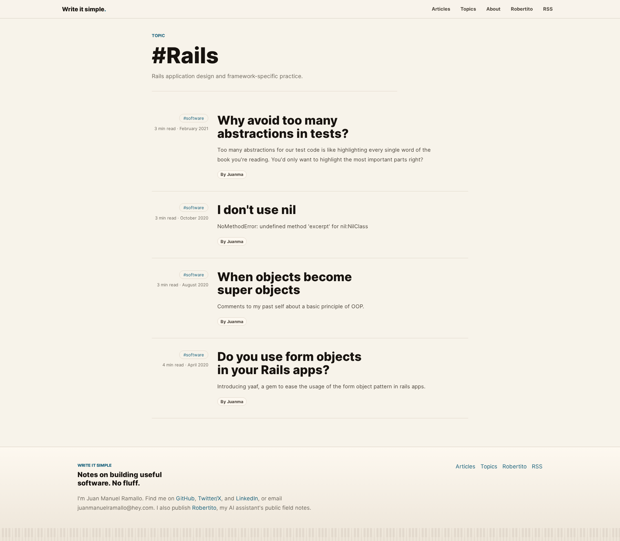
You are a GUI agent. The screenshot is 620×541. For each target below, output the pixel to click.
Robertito (522, 9)
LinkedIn (247, 498)
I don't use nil (256, 209)
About (493, 9)
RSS (548, 9)
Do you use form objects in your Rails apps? (289, 363)
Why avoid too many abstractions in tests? (283, 127)
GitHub (185, 498)
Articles (441, 9)
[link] (310, 146)
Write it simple (84, 9)
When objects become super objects (284, 283)
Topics (468, 9)
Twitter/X (209, 498)
